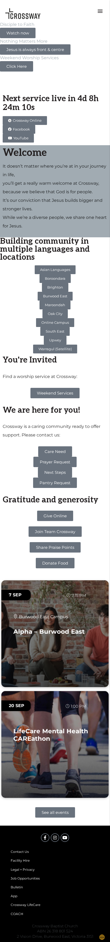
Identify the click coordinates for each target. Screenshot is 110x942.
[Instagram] (55, 837)
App (14, 896)
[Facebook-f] (45, 837)
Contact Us (20, 852)
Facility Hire (20, 860)
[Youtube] (65, 837)
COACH (17, 914)
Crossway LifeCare (25, 905)
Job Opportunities (25, 878)
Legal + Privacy (23, 870)
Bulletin (17, 887)
